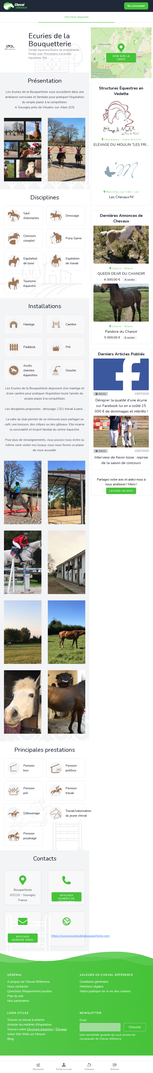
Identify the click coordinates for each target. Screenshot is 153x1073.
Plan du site (15, 996)
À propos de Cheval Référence (28, 982)
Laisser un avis (121, 490)
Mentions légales (92, 986)
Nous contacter (17, 986)
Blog (10, 1039)
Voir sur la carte (121, 58)
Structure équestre (77, 17)
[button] (121, 48)
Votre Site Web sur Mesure (26, 1034)
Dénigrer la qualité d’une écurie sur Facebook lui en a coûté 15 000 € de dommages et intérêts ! (121, 406)
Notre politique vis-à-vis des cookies (105, 991)
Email (83, 1020)
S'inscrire (135, 1027)
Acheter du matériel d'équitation (29, 1024)
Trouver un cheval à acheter (26, 1020)
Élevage (61, 1029)
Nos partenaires (18, 1001)
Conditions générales (94, 982)
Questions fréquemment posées (29, 991)
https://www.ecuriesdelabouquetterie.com (80, 936)
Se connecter (136, 6)
